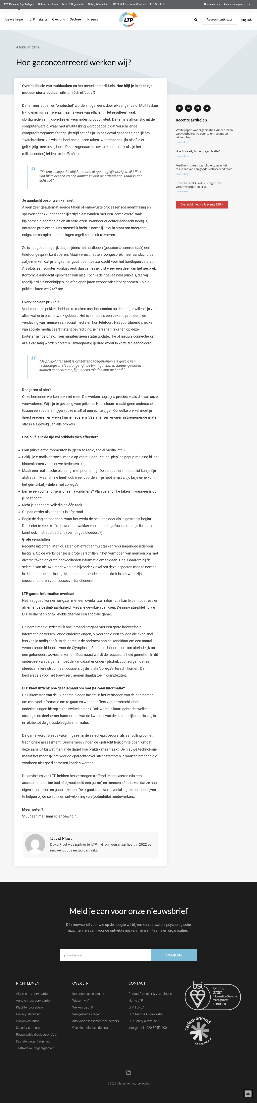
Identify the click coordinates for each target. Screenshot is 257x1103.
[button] (179, 108)
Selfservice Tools (48, 4)
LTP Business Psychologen (19, 4)
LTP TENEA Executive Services (129, 4)
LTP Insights (38, 19)
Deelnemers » (212, 4)
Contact (137, 983)
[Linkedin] (128, 1072)
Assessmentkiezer (219, 19)
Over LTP (80, 983)
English (246, 20)
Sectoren (76, 19)
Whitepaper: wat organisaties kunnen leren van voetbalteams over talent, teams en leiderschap (204, 133)
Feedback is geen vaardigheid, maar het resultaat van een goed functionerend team (204, 167)
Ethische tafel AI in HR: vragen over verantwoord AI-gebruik (199, 184)
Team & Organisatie (73, 4)
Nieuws (92, 19)
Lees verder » (182, 142)
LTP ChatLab (157, 4)
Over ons (58, 19)
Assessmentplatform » (237, 4)
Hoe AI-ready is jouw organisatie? (198, 151)
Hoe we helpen (14, 19)
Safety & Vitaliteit (98, 4)
